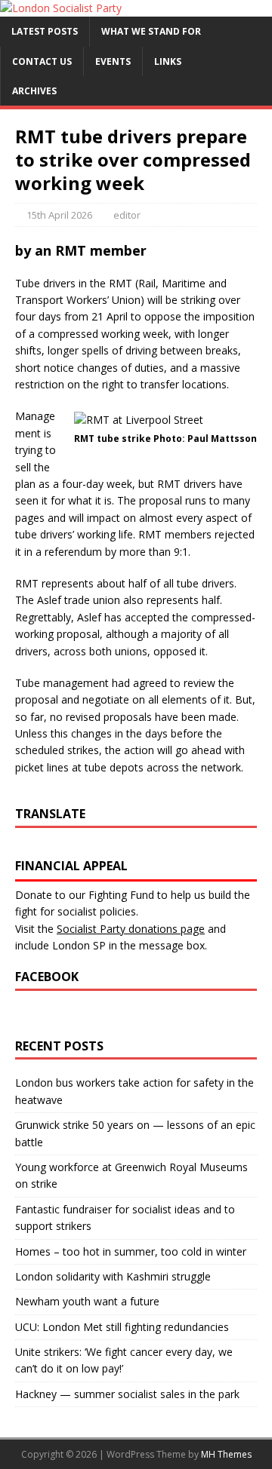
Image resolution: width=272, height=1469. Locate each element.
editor (127, 215)
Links (167, 61)
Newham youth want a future (87, 1301)
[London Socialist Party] (61, 8)
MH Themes (226, 1454)
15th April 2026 (59, 215)
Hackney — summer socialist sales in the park (127, 1394)
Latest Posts (44, 31)
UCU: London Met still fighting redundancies (122, 1327)
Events (113, 61)
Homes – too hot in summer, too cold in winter (130, 1251)
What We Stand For (151, 31)
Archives (34, 90)
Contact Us (42, 61)
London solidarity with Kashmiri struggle (113, 1276)
